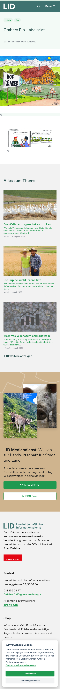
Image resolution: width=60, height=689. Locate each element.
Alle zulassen (30, 673)
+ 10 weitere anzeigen (17, 356)
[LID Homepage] (9, 6)
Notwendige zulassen (30, 680)
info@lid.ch (10, 604)
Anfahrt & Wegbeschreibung (21, 594)
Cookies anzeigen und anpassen (21, 665)
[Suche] (38, 6)
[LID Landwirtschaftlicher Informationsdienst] (23, 526)
